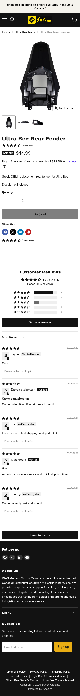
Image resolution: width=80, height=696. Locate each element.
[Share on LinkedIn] (20, 232)
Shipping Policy (61, 671)
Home (6, 32)
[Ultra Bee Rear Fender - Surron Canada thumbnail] (8, 122)
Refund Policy (18, 676)
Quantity (7, 192)
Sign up (63, 647)
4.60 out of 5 (50, 279)
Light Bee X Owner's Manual (48, 676)
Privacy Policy (38, 671)
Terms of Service (15, 671)
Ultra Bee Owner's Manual (58, 680)
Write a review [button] (40, 322)
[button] (12, 240)
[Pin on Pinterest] (28, 232)
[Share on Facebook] (5, 232)
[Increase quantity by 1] (38, 201)
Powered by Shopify (40, 688)
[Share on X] (13, 232)
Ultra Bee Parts (25, 32)
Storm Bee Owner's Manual (22, 680)
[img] (11, 348)
